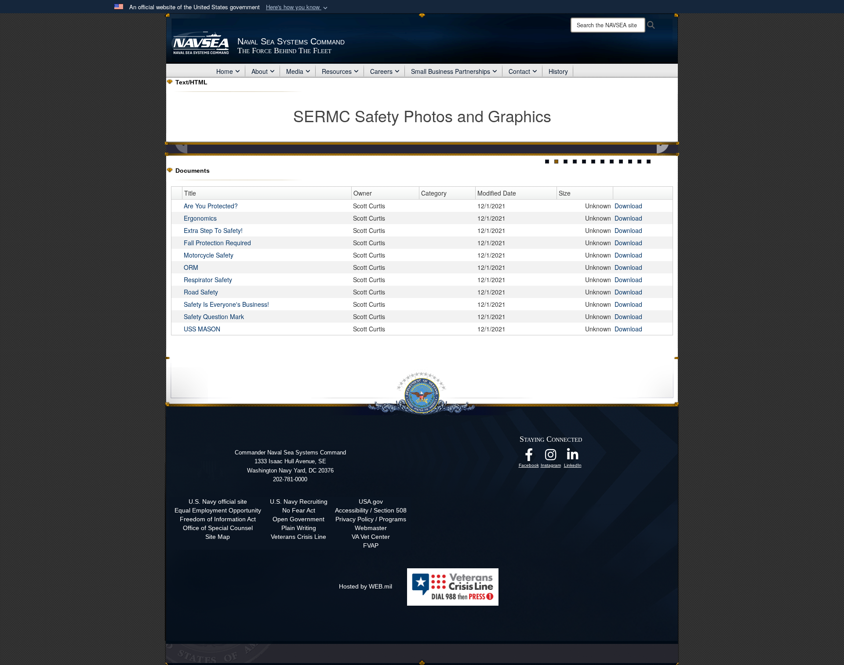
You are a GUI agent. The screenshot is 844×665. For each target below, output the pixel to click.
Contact (519, 71)
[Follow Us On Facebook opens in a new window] (529, 457)
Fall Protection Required (217, 242)
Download (628, 205)
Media (294, 71)
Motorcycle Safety (208, 255)
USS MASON (202, 328)
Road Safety (201, 291)
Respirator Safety (208, 279)
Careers (381, 71)
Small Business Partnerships (450, 71)
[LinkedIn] (573, 457)
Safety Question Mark (214, 316)
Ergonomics (200, 218)
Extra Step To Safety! (213, 230)
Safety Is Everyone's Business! (226, 304)
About (259, 71)
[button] (297, 7)
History (558, 71)
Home (224, 71)
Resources (337, 71)
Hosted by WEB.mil (365, 586)
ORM (191, 267)
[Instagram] (551, 457)
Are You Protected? (211, 205)
